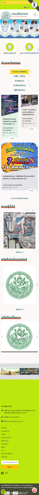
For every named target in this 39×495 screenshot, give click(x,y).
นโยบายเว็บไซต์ (5, 487)
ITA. (2, 450)
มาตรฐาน (14, 487)
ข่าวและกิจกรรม (6, 437)
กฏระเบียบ (4, 444)
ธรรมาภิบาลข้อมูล (6, 453)
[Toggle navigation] (35, 14)
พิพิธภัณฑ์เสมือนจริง (10, 53)
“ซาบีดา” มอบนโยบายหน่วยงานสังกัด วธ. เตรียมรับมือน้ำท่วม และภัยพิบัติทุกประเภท (29, 113)
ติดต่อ (3, 447)
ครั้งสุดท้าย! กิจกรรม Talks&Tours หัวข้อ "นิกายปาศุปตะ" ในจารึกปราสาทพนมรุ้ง (9, 123)
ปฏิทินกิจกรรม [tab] (19, 90)
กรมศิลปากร (5, 431)
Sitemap (4, 457)
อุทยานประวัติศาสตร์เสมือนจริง (29, 53)
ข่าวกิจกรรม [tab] (19, 80)
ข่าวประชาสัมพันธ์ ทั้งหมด (19, 198)
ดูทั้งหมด (19, 252)
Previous (1, 50)
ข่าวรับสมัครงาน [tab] (19, 85)
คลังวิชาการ (5, 441)
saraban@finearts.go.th (15, 421)
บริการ (3, 434)
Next (38, 50)
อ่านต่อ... (12, 138)
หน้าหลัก (4, 428)
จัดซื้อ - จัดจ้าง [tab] (19, 76)
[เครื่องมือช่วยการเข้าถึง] (3, 491)
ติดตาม (10, 467)
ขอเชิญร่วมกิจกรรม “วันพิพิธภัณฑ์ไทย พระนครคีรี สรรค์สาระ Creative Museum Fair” (18, 177)
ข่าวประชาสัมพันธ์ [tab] (19, 71)
